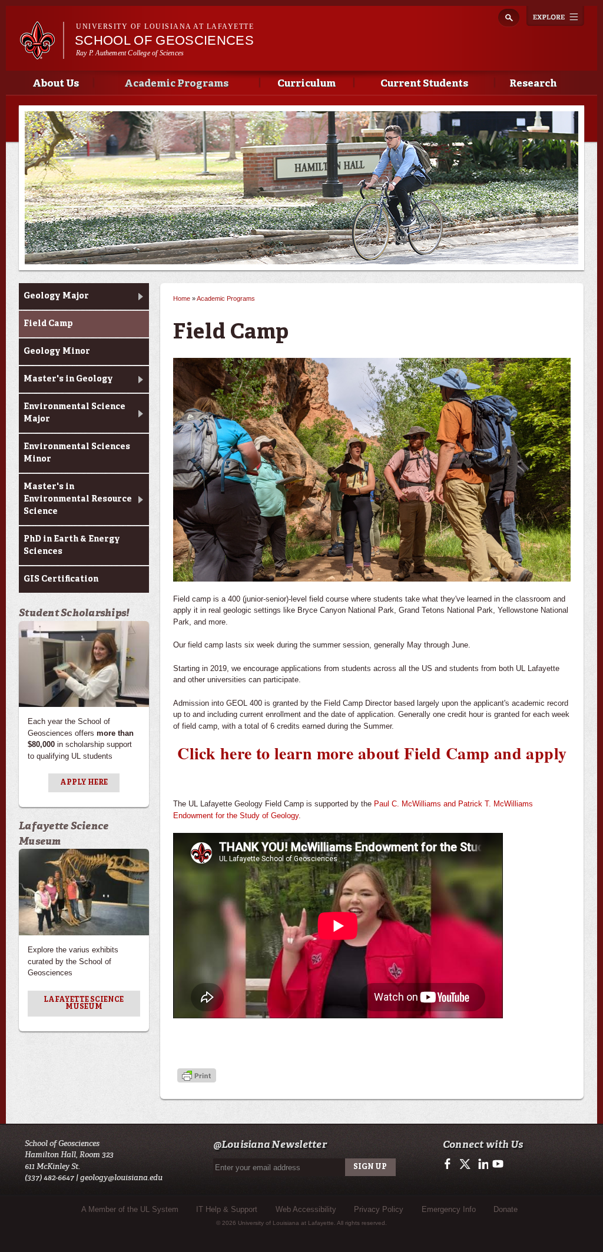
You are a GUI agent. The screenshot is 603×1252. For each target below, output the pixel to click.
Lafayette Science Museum (84, 1004)
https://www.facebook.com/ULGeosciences (450, 1164)
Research (532, 84)
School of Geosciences (164, 40)
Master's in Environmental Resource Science (78, 499)
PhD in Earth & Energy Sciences (72, 545)
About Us (55, 84)
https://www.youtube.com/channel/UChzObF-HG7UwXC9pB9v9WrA (498, 1164)
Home (181, 298)
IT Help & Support (226, 1209)
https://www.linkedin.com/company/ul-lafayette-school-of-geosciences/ (482, 1164)
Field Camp (48, 324)
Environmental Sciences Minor (77, 453)
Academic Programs (176, 84)
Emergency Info (449, 1209)
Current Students (424, 84)
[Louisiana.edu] (41, 53)
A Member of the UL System (129, 1209)
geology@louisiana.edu (121, 1178)
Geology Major (56, 296)
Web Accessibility (306, 1209)
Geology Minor (57, 351)
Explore (555, 16)
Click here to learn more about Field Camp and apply (371, 753)
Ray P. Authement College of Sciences (130, 53)
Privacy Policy (378, 1209)
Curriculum (306, 84)
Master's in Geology (68, 379)
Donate (505, 1209)
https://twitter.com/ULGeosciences (466, 1164)
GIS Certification (61, 579)
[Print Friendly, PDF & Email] (196, 1076)
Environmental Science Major (74, 413)
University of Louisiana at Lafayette (165, 26)
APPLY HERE (84, 782)
